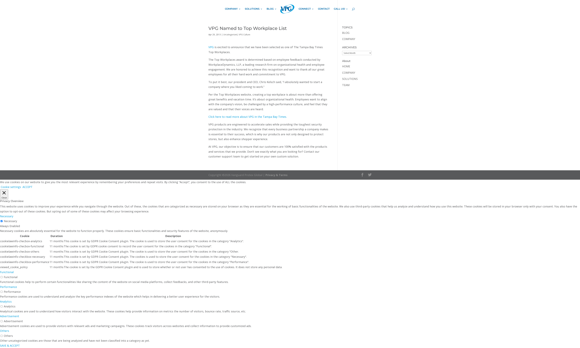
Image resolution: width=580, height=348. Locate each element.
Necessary (10, 221)
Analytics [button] (6, 301)
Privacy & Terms (276, 175)
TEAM (346, 85)
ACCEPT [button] (27, 187)
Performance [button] (8, 287)
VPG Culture (244, 34)
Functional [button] (7, 272)
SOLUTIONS (252, 9)
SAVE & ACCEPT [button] (10, 345)
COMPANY (231, 9)
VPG (211, 47)
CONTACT (324, 9)
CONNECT (305, 9)
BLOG (270, 9)
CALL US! (339, 9)
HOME (346, 66)
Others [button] (4, 331)
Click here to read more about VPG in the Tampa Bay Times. (247, 117)
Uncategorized (230, 34)
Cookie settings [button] (11, 187)
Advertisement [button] (9, 316)
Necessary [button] (6, 216)
